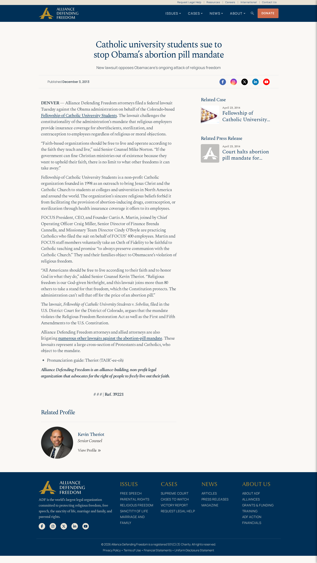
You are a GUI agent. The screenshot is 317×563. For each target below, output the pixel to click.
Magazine (210, 505)
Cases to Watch (175, 499)
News (215, 13)
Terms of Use (132, 550)
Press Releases (215, 499)
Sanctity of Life (134, 511)
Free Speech (131, 493)
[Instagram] (233, 81)
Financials (251, 522)
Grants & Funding (258, 505)
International (249, 2)
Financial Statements (158, 550)
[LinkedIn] (255, 81)
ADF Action (252, 517)
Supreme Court (175, 493)
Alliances (251, 499)
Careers (230, 2)
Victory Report (174, 505)
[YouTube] (266, 81)
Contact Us (269, 2)
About (236, 13)
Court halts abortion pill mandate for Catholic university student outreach (245, 161)
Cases (194, 13)
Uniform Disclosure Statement (194, 550)
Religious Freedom (137, 505)
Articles (209, 493)
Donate (268, 13)
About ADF (251, 493)
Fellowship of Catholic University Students (79, 115)
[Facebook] (222, 81)
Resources (213, 2)
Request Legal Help (189, 2)
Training (250, 511)
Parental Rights (135, 499)
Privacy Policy (112, 550)
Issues (171, 13)
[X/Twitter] (244, 81)
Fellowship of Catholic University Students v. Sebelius (245, 119)
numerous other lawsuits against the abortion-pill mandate (110, 338)
